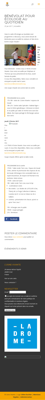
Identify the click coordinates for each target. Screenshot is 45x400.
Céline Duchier (26, 395)
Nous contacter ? (10, 282)
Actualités (17, 26)
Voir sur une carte (10, 278)
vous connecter (18, 237)
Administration (26, 397)
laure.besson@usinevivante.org (14, 84)
